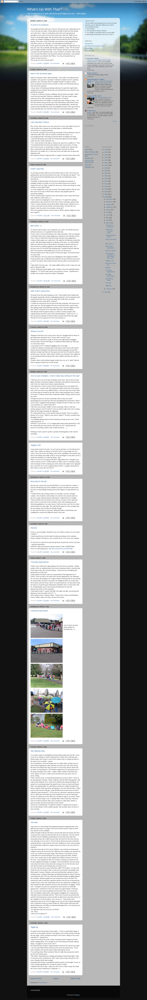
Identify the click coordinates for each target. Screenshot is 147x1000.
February (109, 289)
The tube (34, 822)
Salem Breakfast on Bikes (95, 79)
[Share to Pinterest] (74, 64)
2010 (106, 191)
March (108, 223)
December (109, 199)
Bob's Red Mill (89, 51)
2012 (106, 186)
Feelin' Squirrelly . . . (39, 169)
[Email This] (67, 64)
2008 (106, 197)
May (107, 217)
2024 (106, 155)
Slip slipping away (38, 751)
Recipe (87, 149)
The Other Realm (92, 58)
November (109, 202)
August (108, 209)
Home (56, 978)
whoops (89, 112)
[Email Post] (63, 63)
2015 (106, 178)
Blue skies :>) (36, 226)
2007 (106, 292)
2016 (106, 176)
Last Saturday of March (40, 122)
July (107, 212)
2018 (106, 170)
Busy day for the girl (38, 481)
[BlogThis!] (69, 64)
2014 (106, 181)
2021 (106, 163)
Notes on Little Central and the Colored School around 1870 (103, 82)
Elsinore (34, 528)
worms (87, 165)
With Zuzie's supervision (40, 291)
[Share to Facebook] (72, 64)
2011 (106, 189)
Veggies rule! (36, 445)
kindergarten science (91, 154)
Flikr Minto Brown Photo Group (94, 46)
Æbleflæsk (88, 167)
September (110, 207)
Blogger (77, 995)
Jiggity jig (34, 927)
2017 (106, 173)
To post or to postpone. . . (41, 25)
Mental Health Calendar (89, 161)
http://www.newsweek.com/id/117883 (60, 548)
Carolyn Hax (89, 43)
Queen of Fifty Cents (94, 96)
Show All (114, 121)
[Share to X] (70, 64)
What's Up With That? (44, 9)
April (107, 220)
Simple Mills (88, 48)
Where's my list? (37, 331)
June (108, 215)
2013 (106, 183)
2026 (106, 149)
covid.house (91, 110)
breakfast (88, 158)
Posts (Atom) (43, 982)
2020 (106, 165)
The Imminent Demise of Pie (103, 97)
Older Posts (75, 978)
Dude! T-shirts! (92, 73)
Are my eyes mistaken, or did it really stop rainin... (110, 255)
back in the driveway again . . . (43, 74)
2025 (106, 152)
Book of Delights (90, 152)
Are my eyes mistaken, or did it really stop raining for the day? (55, 376)
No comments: (55, 63)
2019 (106, 168)
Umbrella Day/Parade (39, 611)
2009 (106, 194)
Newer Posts (36, 978)
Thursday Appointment (40, 562)
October (109, 204)
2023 (106, 157)
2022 (106, 160)
